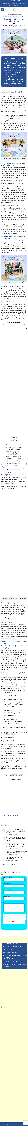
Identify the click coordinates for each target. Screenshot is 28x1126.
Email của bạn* (7, 889)
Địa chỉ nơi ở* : (7, 902)
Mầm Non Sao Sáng (21, 3)
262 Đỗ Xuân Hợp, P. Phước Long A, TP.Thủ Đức (13, 768)
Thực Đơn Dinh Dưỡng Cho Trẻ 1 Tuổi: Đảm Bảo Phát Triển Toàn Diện (13, 722)
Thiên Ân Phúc (11, 741)
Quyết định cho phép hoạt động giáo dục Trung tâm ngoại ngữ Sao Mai (16, 839)
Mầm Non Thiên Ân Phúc (8, 3)
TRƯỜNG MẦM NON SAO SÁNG (11, 759)
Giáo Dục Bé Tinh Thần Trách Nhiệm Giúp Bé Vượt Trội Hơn (15, 845)
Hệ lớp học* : (7, 896)
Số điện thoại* (7, 883)
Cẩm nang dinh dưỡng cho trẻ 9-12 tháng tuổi (16, 858)
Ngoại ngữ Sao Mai (14, 5)
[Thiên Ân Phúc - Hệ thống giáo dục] (14, 9)
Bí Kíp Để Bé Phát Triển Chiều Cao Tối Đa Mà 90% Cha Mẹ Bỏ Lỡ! (16, 851)
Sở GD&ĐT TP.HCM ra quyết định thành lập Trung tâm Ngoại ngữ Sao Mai (14, 775)
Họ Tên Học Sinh (8, 877)
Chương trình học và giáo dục (14, 14)
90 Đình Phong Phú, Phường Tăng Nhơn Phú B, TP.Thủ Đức (14, 760)
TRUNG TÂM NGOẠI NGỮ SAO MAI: (12, 766)
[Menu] (2, 9)
